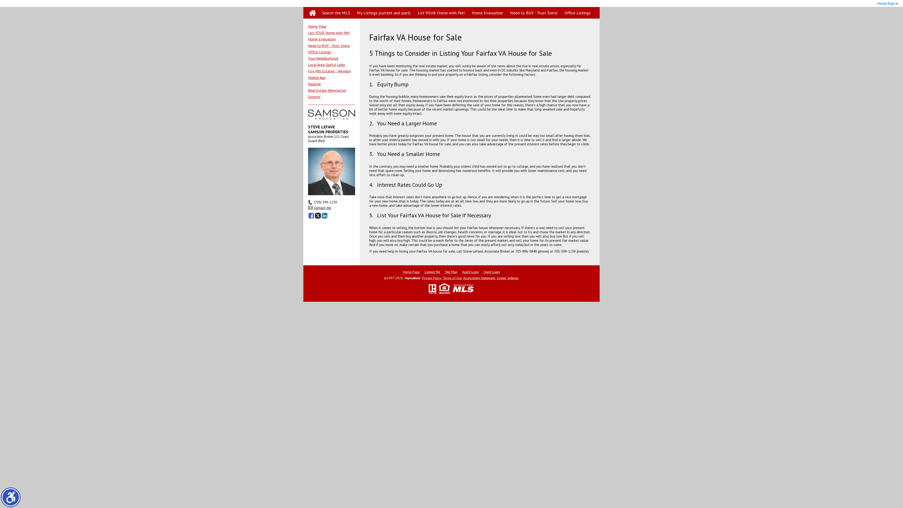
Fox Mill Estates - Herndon (329, 71)
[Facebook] (311, 215)
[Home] (312, 13)
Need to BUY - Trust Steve (533, 13)
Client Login (491, 272)
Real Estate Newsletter (327, 90)
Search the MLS (336, 13)
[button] (11, 497)
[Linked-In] (324, 215)
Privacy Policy (431, 278)
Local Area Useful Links (326, 64)
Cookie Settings (508, 278)
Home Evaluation (487, 13)
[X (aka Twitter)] (318, 215)
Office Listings (577, 13)
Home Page (317, 26)
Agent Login (470, 272)
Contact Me (432, 272)
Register (314, 84)
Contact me (322, 208)
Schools (314, 96)
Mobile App (316, 77)
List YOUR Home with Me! (441, 13)
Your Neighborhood (323, 58)
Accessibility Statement (479, 278)
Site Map (451, 272)
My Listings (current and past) (384, 13)
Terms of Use (452, 278)
